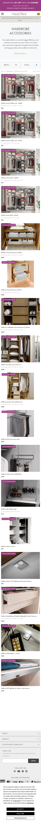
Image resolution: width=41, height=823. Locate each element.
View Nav (2, 13)
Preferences (20, 818)
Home (3, 71)
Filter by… (7, 65)
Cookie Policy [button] (17, 801)
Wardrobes (9, 71)
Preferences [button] (30, 803)
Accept (20, 809)
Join (33, 761)
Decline (20, 813)
